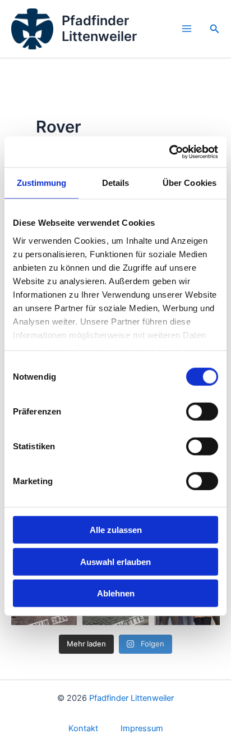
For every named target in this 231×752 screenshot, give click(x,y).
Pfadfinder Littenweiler (99, 28)
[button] (215, 29)
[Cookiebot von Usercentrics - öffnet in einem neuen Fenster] (169, 151)
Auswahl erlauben (115, 561)
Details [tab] (116, 183)
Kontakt (83, 728)
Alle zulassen (116, 530)
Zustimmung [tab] (42, 183)
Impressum (142, 728)
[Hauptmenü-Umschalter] (186, 29)
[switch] (202, 412)
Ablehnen (116, 593)
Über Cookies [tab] (189, 183)
